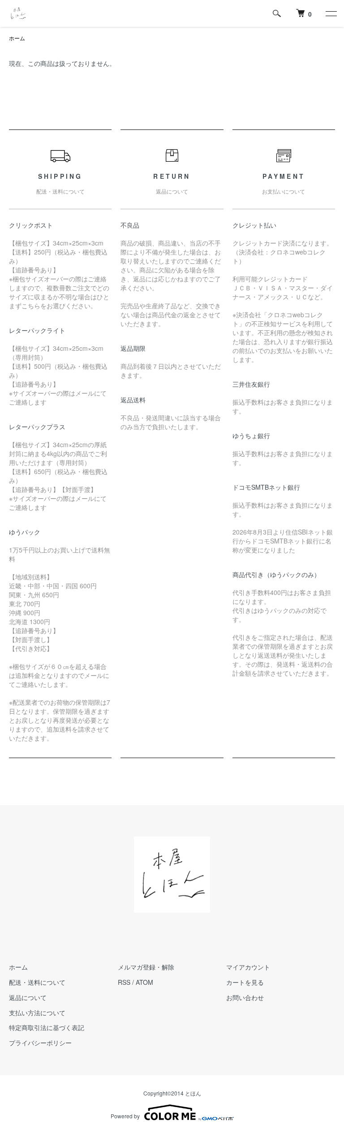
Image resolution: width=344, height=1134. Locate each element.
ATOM (144, 982)
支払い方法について (37, 1012)
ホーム (17, 38)
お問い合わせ (245, 997)
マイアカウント (248, 966)
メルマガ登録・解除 (146, 966)
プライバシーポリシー (40, 1042)
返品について (28, 997)
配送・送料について (37, 982)
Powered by (125, 1116)
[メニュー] (330, 13)
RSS (124, 982)
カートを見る (245, 982)
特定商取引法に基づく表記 (46, 1027)
